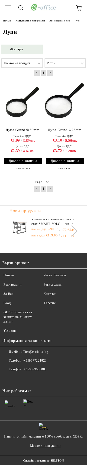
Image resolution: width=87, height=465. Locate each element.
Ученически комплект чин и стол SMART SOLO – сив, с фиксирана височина (52, 221)
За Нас (8, 294)
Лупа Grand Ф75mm (64, 130)
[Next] (71, 231)
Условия (9, 330)
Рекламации (12, 284)
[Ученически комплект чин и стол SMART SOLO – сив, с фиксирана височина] (19, 227)
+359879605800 (34, 369)
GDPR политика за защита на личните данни (17, 317)
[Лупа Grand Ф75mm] (64, 102)
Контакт (50, 294)
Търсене (50, 303)
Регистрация (53, 284)
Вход (7, 303)
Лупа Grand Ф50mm (22, 130)
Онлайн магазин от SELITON (43, 460)
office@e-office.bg (34, 351)
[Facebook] (8, 378)
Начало (8, 275)
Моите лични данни (45, 445)
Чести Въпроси (55, 275)
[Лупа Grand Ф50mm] (22, 102)
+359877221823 (34, 360)
